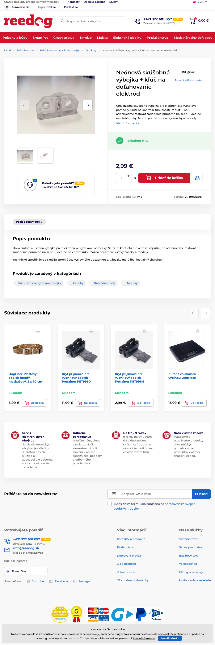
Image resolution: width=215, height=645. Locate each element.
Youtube (38, 581)
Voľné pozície (126, 572)
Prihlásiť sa (71, 7)
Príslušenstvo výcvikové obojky (60, 50)
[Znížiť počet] (128, 180)
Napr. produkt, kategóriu (84, 21)
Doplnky (91, 50)
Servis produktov (190, 547)
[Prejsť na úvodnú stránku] (28, 21)
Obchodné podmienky (132, 580)
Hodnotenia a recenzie (195, 580)
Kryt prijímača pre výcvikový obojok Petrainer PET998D (76, 377)
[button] (88, 105)
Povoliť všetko (169, 638)
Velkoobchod (188, 563)
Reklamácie (125, 547)
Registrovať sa (47, 7)
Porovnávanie (20, 7)
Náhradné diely (104, 283)
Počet (121, 178)
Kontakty (74, 1)
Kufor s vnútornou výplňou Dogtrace (182, 376)
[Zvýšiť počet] (128, 175)
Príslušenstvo (25, 50)
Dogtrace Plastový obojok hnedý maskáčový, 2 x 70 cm (25, 377)
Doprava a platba (94, 1)
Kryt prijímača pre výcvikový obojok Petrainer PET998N (129, 377)
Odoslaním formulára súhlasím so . (155, 506)
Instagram (86, 581)
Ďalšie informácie (144, 638)
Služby (113, 1)
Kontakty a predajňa (131, 539)
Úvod (7, 50)
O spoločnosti (126, 563)
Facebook (61, 581)
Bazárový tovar (189, 555)
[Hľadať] (62, 21)
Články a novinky (191, 572)
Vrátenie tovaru (189, 539)
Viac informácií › (127, 123)
